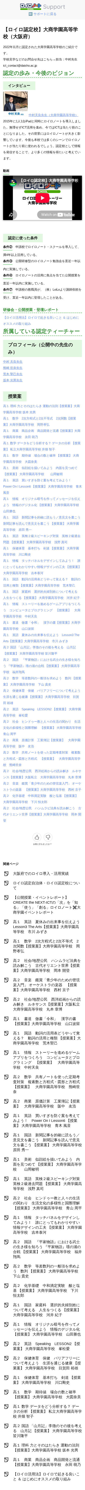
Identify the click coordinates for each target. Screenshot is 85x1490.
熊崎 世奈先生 (12, 368)
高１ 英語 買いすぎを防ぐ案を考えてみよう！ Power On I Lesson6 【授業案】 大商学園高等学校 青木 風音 (42, 486)
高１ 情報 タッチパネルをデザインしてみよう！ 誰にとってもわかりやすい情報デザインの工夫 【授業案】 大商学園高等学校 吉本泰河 (42, 567)
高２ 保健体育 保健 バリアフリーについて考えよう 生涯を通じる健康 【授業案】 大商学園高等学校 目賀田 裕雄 (43, 697)
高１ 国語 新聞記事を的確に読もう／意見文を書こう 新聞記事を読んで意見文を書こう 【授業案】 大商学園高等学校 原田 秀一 (43, 523)
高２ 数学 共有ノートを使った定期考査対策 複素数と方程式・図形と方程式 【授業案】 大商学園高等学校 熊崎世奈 (41, 759)
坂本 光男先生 (12, 380)
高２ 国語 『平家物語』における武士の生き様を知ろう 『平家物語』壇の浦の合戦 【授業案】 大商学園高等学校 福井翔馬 (41, 666)
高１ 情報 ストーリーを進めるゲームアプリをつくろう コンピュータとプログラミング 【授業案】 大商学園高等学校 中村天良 (41, 610)
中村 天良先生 (12, 361)
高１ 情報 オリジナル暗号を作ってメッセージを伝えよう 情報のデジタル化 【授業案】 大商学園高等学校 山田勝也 (42, 505)
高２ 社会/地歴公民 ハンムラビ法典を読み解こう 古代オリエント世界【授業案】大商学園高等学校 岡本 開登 (42, 814)
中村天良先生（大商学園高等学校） (53, 115)
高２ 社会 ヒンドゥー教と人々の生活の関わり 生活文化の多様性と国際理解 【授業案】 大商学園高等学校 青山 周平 (43, 728)
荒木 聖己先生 (12, 374)
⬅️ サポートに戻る (42, 14)
